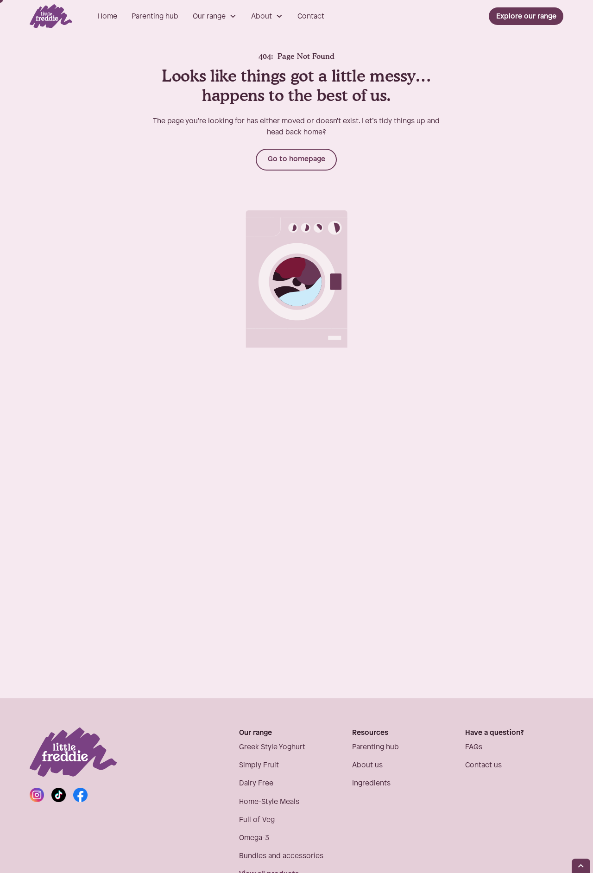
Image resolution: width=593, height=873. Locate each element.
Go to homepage (296, 159)
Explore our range (526, 16)
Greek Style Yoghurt (272, 747)
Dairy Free (256, 783)
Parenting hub (155, 16)
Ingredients (371, 783)
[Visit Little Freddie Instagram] (37, 795)
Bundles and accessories (281, 856)
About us (367, 765)
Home (107, 16)
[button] (215, 16)
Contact (310, 16)
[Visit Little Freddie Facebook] (80, 795)
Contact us (483, 765)
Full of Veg (257, 820)
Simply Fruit (259, 765)
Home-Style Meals (269, 802)
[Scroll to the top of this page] (581, 866)
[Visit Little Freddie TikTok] (58, 795)
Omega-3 (254, 838)
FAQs (473, 747)
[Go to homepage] (51, 16)
